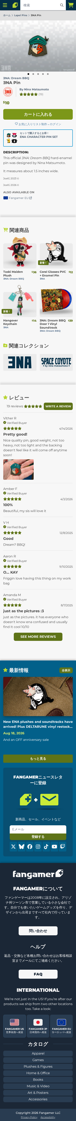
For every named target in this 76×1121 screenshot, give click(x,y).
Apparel (38, 1053)
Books (38, 1080)
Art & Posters (38, 1093)
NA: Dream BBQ (16, 78)
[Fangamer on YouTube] (54, 846)
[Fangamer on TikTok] (46, 846)
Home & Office (38, 1073)
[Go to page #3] (38, 74)
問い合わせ (38, 931)
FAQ (38, 974)
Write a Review (58, 406)
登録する (38, 837)
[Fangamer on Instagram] (38, 846)
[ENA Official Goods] (19, 362)
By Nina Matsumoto (34, 89)
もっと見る (38, 758)
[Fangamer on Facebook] (29, 846)
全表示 (66, 670)
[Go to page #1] (28, 74)
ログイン (55, 124)
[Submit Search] (62, 5)
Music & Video (38, 1086)
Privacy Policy (29, 1117)
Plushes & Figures (38, 1066)
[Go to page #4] (43, 74)
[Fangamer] (15, 5)
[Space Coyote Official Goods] (56, 362)
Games (38, 1060)
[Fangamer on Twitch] (62, 846)
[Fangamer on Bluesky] (21, 846)
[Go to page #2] (33, 74)
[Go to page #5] (47, 74)
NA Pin (11, 82)
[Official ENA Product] (8, 92)
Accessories (38, 1099)
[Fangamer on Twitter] (13, 846)
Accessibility (48, 1117)
